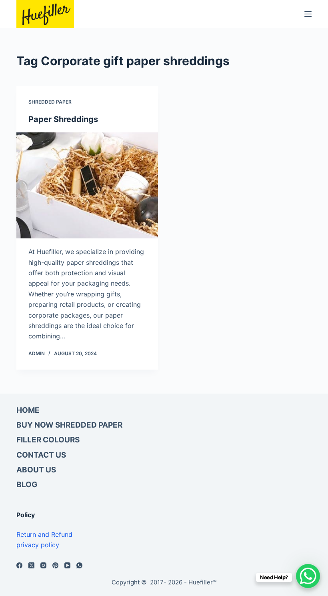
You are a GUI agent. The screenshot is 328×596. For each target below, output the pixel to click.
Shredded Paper (50, 102)
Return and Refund (44, 534)
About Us (36, 469)
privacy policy (37, 545)
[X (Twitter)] (31, 565)
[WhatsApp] (79, 565)
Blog (26, 484)
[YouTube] (67, 565)
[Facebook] (19, 565)
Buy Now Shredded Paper (69, 425)
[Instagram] (43, 565)
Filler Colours (48, 439)
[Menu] (308, 14)
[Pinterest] (55, 565)
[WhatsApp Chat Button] (308, 576)
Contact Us (41, 455)
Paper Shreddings (63, 119)
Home (28, 410)
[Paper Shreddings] (87, 185)
